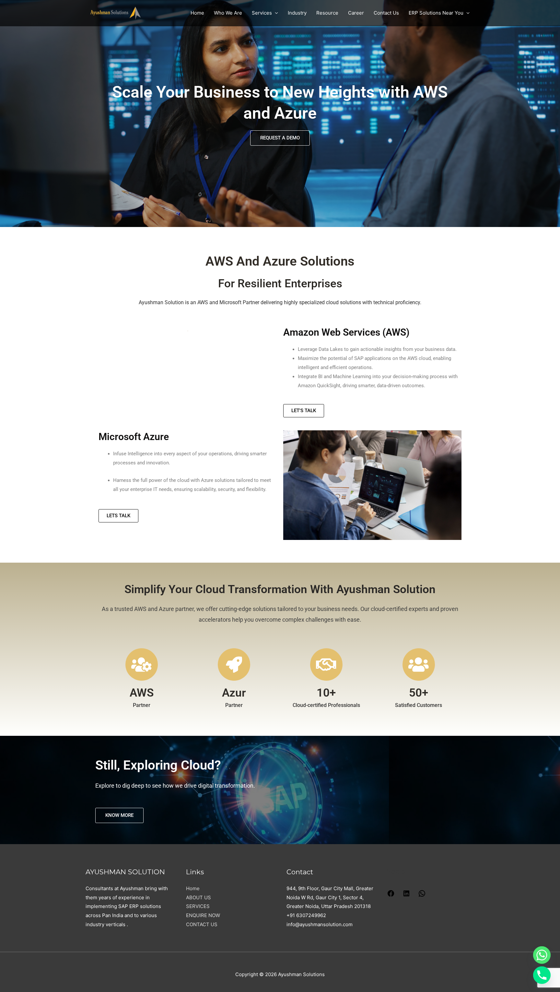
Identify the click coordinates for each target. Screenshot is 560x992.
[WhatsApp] (422, 895)
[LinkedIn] (406, 895)
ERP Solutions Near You (436, 13)
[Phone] (542, 975)
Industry (297, 13)
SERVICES (198, 906)
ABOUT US (198, 897)
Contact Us (386, 13)
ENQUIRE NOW (203, 915)
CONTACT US (201, 924)
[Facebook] (391, 895)
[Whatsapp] (542, 955)
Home (197, 13)
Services (262, 13)
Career (356, 13)
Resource (327, 13)
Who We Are (228, 13)
